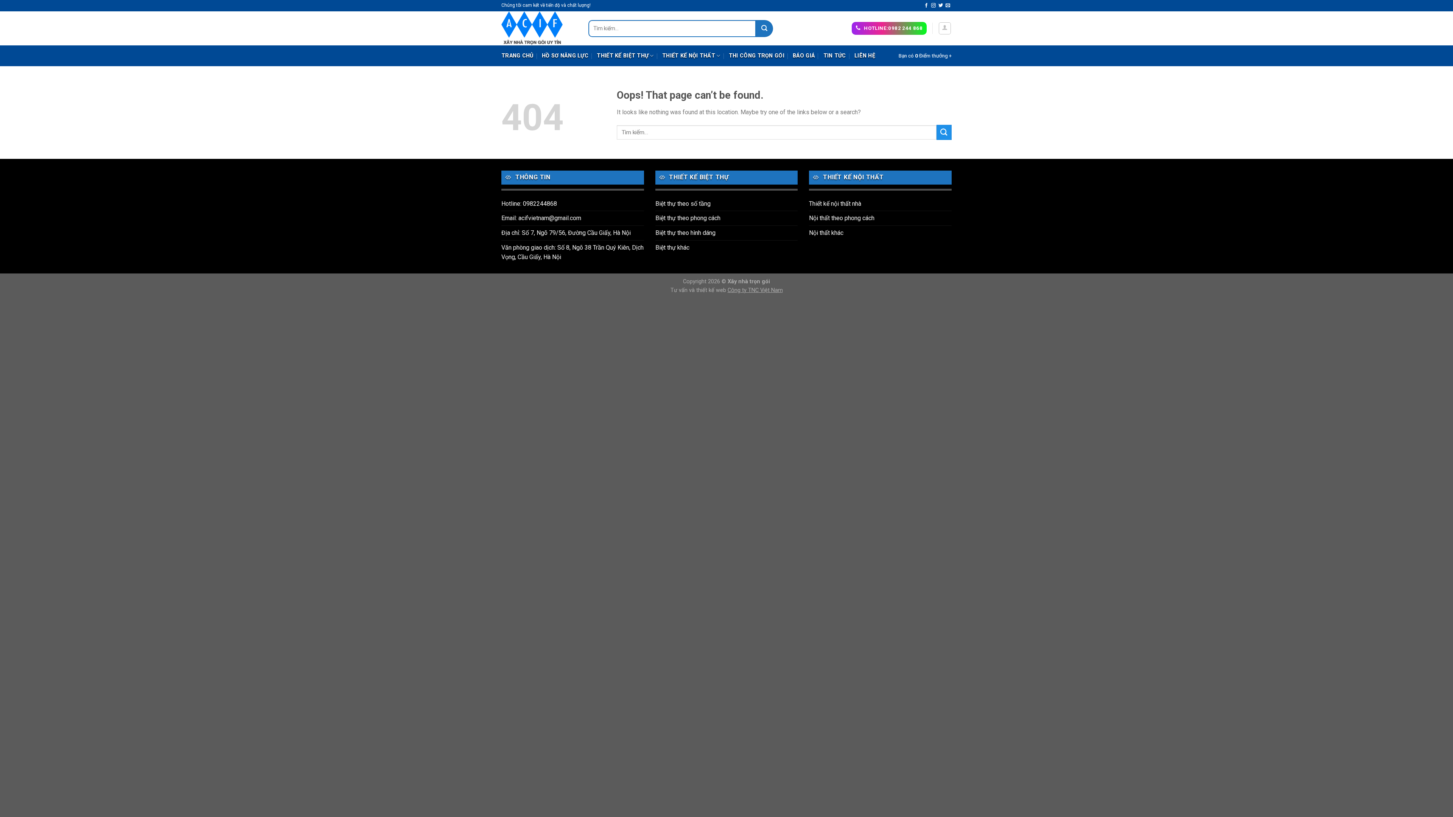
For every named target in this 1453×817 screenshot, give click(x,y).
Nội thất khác (826, 232)
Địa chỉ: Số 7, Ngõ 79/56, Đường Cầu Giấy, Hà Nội (566, 232)
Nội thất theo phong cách (841, 218)
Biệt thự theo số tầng (683, 203)
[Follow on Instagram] (933, 5)
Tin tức (834, 56)
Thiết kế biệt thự (623, 56)
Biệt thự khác (672, 247)
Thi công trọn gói (756, 56)
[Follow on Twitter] (940, 5)
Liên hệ (864, 56)
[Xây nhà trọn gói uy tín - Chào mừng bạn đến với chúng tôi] (539, 28)
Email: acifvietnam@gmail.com (541, 218)
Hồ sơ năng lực (565, 56)
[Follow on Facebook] (926, 5)
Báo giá (804, 56)
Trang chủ (517, 56)
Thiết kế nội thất (688, 56)
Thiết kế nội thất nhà (835, 203)
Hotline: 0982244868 (529, 203)
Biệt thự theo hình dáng (685, 232)
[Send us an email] (948, 5)
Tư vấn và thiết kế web (699, 290)
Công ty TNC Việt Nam (755, 290)
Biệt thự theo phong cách (687, 218)
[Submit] (764, 28)
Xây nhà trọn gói (749, 281)
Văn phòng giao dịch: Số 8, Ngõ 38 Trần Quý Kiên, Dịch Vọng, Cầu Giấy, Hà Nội (572, 252)
